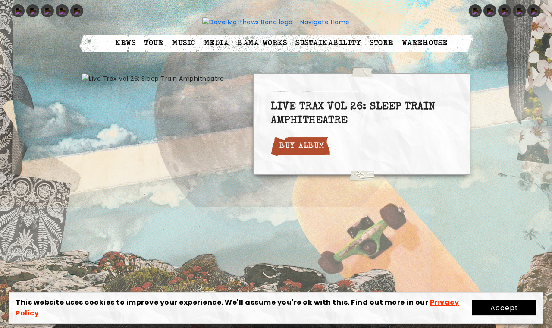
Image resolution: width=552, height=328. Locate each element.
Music (183, 43)
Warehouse (425, 43)
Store (381, 43)
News (125, 43)
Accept (504, 308)
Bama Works (262, 43)
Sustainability (328, 43)
